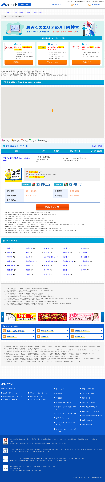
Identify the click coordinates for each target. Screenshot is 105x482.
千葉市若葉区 (12, 265)
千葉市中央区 (49, 261)
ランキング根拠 (88, 393)
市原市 (65, 248)
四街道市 (66, 274)
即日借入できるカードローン (38, 393)
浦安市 (9, 252)
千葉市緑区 (85, 261)
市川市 (46, 248)
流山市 (83, 265)
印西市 (83, 248)
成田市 (28, 270)
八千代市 (47, 274)
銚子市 (28, 265)
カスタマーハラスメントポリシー (66, 430)
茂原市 (9, 274)
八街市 (28, 274)
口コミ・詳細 (97, 146)
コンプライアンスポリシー (66, 413)
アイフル (87, 44)
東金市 (46, 265)
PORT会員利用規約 (89, 407)
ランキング (60, 389)
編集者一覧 (86, 398)
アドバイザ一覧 (88, 389)
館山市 (9, 261)
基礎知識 (59, 393)
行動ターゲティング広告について (66, 424)
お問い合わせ (87, 420)
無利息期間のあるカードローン (13, 396)
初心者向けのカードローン (38, 399)
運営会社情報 (87, 424)
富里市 (65, 265)
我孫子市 (29, 248)
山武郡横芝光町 (49, 257)
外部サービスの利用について (66, 408)
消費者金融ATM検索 (63, 402)
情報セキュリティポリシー (92, 411)
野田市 (46, 270)
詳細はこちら (19, 62)
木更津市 (84, 252)
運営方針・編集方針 (89, 402)
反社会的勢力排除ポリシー (92, 416)
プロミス (54, 44)
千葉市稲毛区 (30, 261)
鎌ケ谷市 (66, 252)
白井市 (65, 257)
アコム (19, 44)
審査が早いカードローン (37, 396)
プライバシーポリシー (64, 418)
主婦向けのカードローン (10, 399)
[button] (52, 110)
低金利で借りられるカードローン (13, 393)
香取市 (46, 252)
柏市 (27, 252)
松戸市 (83, 270)
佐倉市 (28, 257)
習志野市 (10, 270)
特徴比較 (59, 398)
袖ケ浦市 (84, 257)
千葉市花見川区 (68, 261)
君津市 (9, 257)
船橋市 (65, 270)
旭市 (8, 248)
